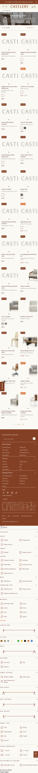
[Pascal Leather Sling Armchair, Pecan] (28, 400)
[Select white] (15, 640)
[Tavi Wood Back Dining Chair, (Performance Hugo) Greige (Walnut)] (9, 144)
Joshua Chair (23, 189)
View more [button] (3, 620)
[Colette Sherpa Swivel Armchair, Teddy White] (28, 76)
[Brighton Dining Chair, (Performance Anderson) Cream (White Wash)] (9, 76)
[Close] (1, 527)
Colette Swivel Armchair (27, 86)
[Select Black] (25, 59)
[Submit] (34, 438)
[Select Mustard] (6, 195)
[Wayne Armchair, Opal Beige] (28, 275)
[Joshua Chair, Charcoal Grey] (28, 178)
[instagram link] (12, 492)
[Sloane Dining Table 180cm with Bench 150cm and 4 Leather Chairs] (28, 340)
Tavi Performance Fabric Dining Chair (7, 156)
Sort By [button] (30, 28)
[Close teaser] (4, 382)
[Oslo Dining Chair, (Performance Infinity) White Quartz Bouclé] (9, 41)
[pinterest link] (7, 492)
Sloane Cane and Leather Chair (8, 255)
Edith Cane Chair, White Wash (8, 351)
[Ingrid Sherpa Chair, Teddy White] (28, 211)
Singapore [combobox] (5, 499)
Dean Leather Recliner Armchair (7, 123)
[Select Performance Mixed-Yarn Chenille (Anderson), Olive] (6, 95)
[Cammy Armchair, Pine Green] (9, 178)
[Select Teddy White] (21, 92)
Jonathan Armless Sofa (26, 317)
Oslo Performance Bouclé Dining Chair (8, 53)
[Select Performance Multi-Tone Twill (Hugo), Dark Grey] (6, 162)
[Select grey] (8, 640)
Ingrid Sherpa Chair (25, 222)
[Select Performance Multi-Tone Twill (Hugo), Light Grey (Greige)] (2, 162)
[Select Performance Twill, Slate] (25, 128)
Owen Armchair (5, 317)
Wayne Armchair (25, 286)
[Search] (6, 6)
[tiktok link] (16, 492)
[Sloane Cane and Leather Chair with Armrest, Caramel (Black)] (9, 243)
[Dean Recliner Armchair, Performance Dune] (9, 400)
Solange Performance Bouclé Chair (28, 53)
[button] (35, 6)
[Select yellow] (21, 640)
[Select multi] (4, 640)
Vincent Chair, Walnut (26, 122)
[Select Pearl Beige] (25, 195)
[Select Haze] (6, 323)
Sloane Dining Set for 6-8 (27, 351)
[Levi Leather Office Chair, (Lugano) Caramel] (9, 370)
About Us (5, 458)
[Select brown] (1, 640)
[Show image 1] (8, 49)
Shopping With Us (7, 473)
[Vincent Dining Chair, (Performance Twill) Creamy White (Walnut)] (28, 111)
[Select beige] (11, 640)
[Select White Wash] (21, 59)
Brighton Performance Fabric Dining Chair (9, 87)
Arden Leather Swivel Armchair (26, 156)
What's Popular (6, 444)
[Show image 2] (11, 49)
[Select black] (25, 640)
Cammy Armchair (6, 189)
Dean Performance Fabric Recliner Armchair (8, 412)
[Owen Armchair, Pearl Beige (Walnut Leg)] (9, 306)
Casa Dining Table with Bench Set (28, 255)
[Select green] (18, 640)
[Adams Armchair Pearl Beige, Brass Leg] (28, 370)
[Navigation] (3, 6)
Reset (2, 772)
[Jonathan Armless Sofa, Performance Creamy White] (28, 306)
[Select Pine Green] (2, 195)
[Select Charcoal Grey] (21, 195)
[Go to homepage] (19, 6)
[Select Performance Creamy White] (21, 128)
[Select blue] (31, 640)
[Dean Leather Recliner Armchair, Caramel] (9, 111)
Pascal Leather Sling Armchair (25, 412)
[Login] (32, 7)
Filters (7, 28)
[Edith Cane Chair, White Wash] (9, 340)
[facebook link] (3, 492)
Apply (6, 772)
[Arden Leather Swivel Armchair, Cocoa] (28, 144)
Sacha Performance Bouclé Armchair (8, 222)
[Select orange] (28, 640)
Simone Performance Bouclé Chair (9, 287)
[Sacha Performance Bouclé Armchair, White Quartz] (9, 211)
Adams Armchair (25, 381)
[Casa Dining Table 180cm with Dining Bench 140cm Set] (28, 243)
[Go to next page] (23, 424)
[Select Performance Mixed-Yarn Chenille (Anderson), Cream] (2, 95)
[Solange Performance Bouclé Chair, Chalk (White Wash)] (28, 41)
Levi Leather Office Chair (8, 381)
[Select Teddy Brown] (25, 92)
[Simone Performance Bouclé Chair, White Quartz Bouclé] (9, 275)
